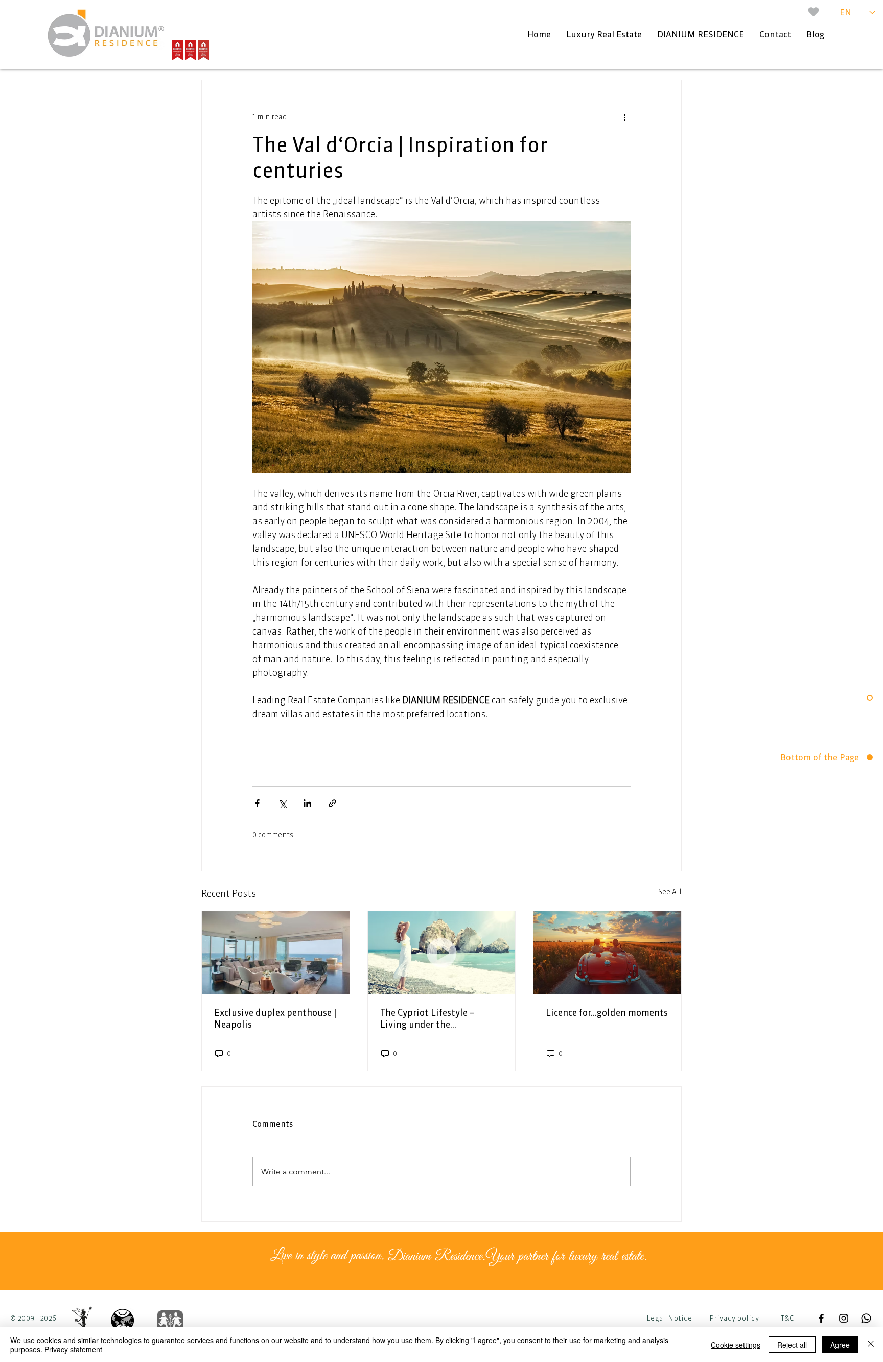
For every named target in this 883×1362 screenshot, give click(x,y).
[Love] (813, 12)
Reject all (792, 1345)
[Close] (871, 1344)
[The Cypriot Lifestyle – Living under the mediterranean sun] (442, 952)
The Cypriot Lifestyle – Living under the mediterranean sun (427, 1018)
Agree (840, 1345)
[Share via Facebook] (257, 803)
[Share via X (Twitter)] (282, 803)
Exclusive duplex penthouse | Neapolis (275, 1018)
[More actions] (624, 117)
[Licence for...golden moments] (607, 952)
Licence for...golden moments (607, 1012)
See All (670, 891)
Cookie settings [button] (735, 1345)
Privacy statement (73, 1349)
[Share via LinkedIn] (307, 803)
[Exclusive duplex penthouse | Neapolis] (276, 952)
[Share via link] (332, 803)
